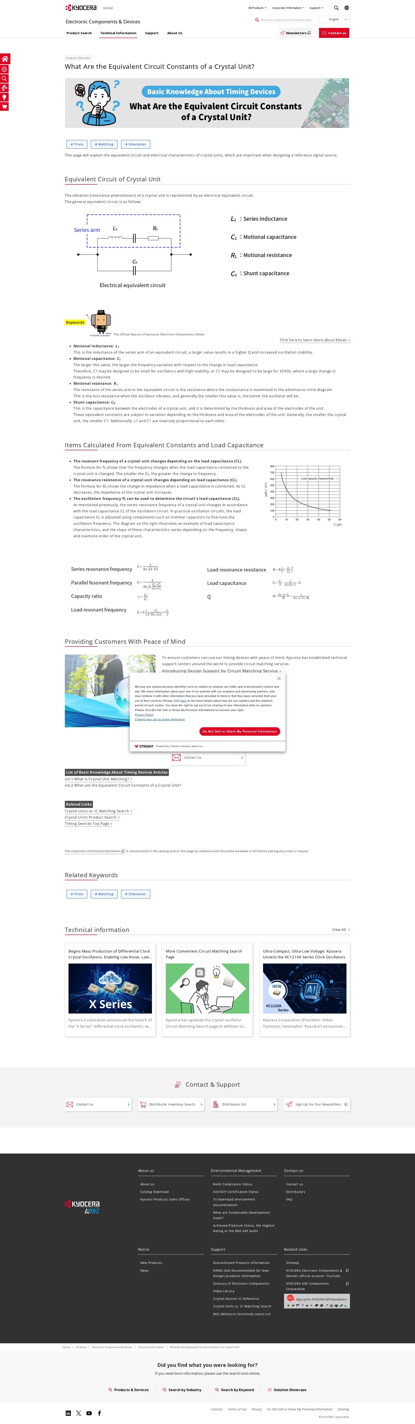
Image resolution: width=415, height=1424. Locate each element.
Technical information (151, 1347)
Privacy (257, 1409)
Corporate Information (286, 8)
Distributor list (234, 1104)
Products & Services (131, 1389)
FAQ (289, 1199)
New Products (151, 1263)
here (183, 700)
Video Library (223, 1291)
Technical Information (118, 33)
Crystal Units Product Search (91, 817)
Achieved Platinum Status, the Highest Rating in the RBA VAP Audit (244, 1228)
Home (66, 1347)
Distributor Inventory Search (172, 1104)
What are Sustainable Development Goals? (241, 1215)
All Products (256, 8)
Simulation (135, 144)
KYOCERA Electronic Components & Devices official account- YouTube (314, 1273)
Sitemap (292, 1263)
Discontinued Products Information (241, 1263)
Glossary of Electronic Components (241, 1283)
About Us (174, 33)
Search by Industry (185, 1389)
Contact (217, 1409)
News (144, 1270)
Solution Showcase (290, 1389)
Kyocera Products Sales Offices (165, 1199)
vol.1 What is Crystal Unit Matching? (97, 779)
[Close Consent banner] (279, 678)
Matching (104, 144)
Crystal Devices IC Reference (236, 1299)
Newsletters (296, 33)
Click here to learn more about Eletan (313, 340)
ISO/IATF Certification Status (236, 1192)
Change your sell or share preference (160, 719)
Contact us (337, 33)
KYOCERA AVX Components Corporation (307, 1286)
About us (147, 1184)
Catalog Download (154, 1192)
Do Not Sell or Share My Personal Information (299, 1409)
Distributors (296, 1192)
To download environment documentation (234, 1202)
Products (81, 1347)
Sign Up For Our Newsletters (318, 1104)
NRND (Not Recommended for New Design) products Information (241, 1273)
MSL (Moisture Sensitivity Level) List (242, 1314)
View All (339, 929)
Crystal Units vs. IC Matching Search (97, 811)
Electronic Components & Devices (112, 1347)
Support (315, 8)
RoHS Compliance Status (232, 1184)
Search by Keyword (237, 1389)
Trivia (77, 144)
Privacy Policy (144, 714)
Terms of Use (237, 1409)
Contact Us (192, 757)
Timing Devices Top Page (87, 823)
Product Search (79, 33)
